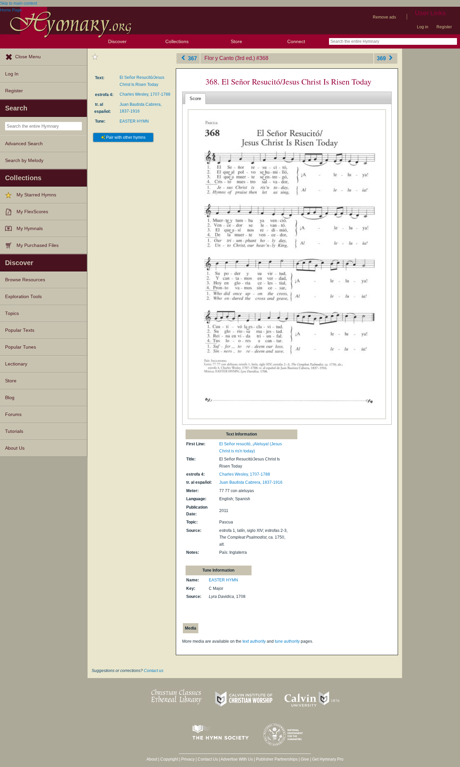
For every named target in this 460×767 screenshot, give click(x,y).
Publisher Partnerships (277, 759)
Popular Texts (19, 330)
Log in (422, 27)
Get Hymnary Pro (327, 759)
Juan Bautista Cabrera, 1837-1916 (251, 482)
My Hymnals (30, 228)
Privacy (188, 759)
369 (382, 58)
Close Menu (28, 56)
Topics (12, 313)
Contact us (153, 670)
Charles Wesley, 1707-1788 (145, 94)
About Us (15, 448)
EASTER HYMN (134, 121)
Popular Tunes (20, 347)
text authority (254, 641)
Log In (12, 73)
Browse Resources (25, 279)
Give (305, 759)
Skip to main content (18, 3)
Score (195, 98)
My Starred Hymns (36, 194)
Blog (9, 397)
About (151, 759)
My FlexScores (32, 211)
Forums (13, 414)
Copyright (169, 759)
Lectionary (16, 363)
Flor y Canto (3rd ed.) (229, 58)
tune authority (287, 641)
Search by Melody (24, 160)
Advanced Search (24, 143)
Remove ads (384, 17)
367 (192, 58)
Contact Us (208, 759)
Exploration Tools (23, 296)
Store (236, 41)
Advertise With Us (237, 759)
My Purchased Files (38, 245)
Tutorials (14, 431)
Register (444, 27)
